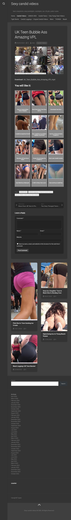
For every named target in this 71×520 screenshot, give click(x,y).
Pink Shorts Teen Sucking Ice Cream (23, 324)
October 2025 (15, 409)
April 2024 (14, 436)
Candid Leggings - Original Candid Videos (40, 192)
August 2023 (14, 453)
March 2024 (14, 438)
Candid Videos (21, 16)
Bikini (51, 19)
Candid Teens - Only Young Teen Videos (26, 195)
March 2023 (14, 463)
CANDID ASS (32, 16)
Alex (33, 43)
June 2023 (14, 457)
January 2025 (15, 417)
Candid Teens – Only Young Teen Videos (51, 16)
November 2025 (15, 407)
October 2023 (15, 448)
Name (19, 231)
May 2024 (14, 434)
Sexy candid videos (24, 4)
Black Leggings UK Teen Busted (24, 366)
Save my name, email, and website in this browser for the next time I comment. (38, 245)
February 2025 (15, 415)
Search (13, 380)
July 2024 (14, 430)
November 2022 (15, 471)
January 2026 (15, 402)
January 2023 (15, 467)
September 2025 (16, 411)
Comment (20, 218)
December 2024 (15, 419)
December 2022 (15, 469)
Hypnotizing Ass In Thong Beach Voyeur (54, 335)
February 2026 (15, 400)
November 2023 (15, 446)
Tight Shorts (15, 19)
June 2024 (14, 432)
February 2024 (15, 440)
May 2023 (14, 459)
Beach (65, 19)
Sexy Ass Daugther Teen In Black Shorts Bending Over (52, 292)
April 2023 (14, 461)
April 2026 (14, 396)
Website (19, 237)
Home (13, 16)
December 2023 (15, 444)
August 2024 (14, 428)
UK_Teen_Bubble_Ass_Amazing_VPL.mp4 (39, 79)
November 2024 (15, 421)
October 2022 (15, 473)
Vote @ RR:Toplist (16, 498)
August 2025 (14, 413)
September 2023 (16, 450)
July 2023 (14, 455)
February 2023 (15, 465)
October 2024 (15, 423)
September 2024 (16, 425)
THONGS (58, 19)
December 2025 (15, 405)
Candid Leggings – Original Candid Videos (34, 19)
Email (42, 231)
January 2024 (15, 442)
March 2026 (14, 398)
